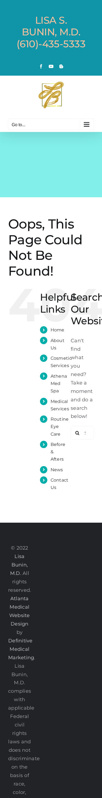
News (57, 469)
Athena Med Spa (59, 383)
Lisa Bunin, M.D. (19, 564)
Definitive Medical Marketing (21, 649)
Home (57, 329)
